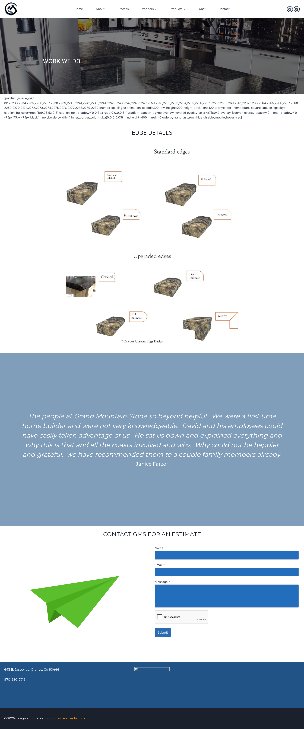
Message (162, 582)
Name (159, 548)
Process (123, 9)
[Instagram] (297, 9)
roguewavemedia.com (67, 718)
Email (160, 565)
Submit (163, 632)
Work (201, 9)
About (100, 9)
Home (78, 9)
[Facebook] (290, 9)
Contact (224, 9)
